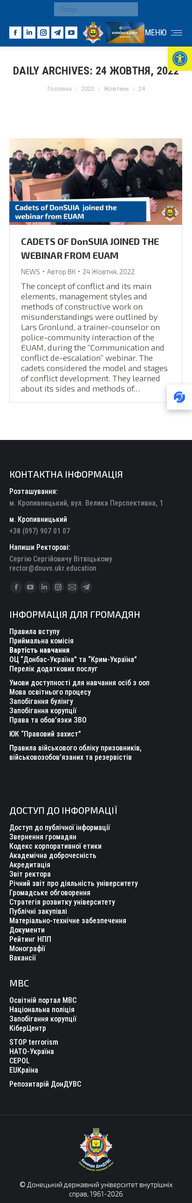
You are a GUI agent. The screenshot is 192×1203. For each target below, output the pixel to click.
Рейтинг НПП (30, 939)
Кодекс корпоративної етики (55, 846)
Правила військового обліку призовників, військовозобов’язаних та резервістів (75, 752)
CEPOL (19, 1060)
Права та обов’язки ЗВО (48, 720)
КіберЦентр (27, 1028)
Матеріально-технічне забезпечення (67, 920)
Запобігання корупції (42, 710)
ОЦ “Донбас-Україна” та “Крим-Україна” (73, 659)
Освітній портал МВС (42, 1000)
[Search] (128, 9)
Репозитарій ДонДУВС (45, 1084)
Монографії (27, 948)
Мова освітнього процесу (50, 692)
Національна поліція (42, 1009)
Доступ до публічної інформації (59, 827)
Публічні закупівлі (38, 911)
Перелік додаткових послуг (53, 668)
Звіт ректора (30, 874)
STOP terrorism (33, 1042)
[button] (180, 59)
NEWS (30, 271)
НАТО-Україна (31, 1051)
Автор (61, 271)
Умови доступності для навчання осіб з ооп (79, 682)
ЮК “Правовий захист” (45, 734)
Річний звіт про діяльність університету (73, 883)
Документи (27, 930)
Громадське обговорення (49, 892)
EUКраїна (23, 1070)
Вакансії (22, 957)
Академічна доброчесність (52, 855)
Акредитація (29, 864)
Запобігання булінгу (41, 701)
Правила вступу (34, 631)
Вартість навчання (39, 650)
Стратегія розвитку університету (62, 902)
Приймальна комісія (41, 640)
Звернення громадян (42, 836)
